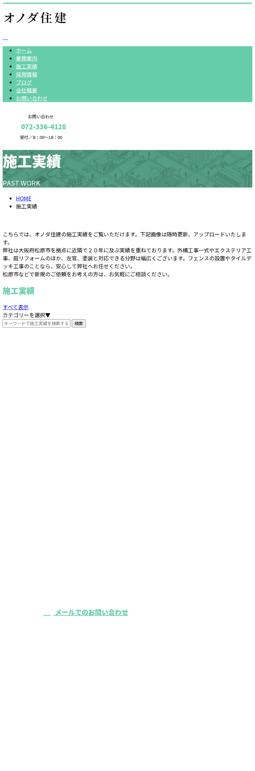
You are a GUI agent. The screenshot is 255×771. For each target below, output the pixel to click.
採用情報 (26, 74)
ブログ (24, 82)
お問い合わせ (32, 98)
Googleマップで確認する (35, 701)
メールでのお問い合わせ (90, 612)
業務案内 (26, 58)
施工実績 (26, 66)
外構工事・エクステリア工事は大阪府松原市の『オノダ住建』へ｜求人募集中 (96, 740)
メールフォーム (26, 144)
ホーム (24, 50)
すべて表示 (16, 307)
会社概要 (26, 90)
